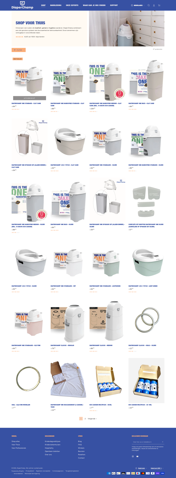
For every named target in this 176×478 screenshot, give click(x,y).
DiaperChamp (21, 468)
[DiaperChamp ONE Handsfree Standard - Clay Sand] (69, 79)
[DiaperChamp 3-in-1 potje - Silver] (30, 261)
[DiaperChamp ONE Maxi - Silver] (69, 200)
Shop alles (16, 441)
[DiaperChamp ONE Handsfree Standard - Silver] (146, 140)
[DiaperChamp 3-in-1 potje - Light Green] (146, 261)
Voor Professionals (19, 448)
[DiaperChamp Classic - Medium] (107, 321)
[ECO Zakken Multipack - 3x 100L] (146, 380)
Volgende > (92, 419)
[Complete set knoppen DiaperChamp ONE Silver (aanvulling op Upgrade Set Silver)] (146, 200)
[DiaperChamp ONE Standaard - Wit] (69, 261)
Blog (80, 441)
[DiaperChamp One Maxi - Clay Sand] (146, 79)
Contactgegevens (57, 471)
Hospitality (49, 448)
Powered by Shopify (18, 471)
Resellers (81, 455)
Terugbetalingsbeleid (72, 471)
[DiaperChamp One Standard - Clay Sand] (30, 79)
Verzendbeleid (18, 473)
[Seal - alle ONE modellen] (30, 380)
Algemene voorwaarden (43, 471)
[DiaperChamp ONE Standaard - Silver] (107, 140)
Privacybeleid (30, 471)
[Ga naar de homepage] (22, 5)
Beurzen (81, 451)
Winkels (81, 448)
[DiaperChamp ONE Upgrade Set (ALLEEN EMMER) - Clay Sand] (30, 140)
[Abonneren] (163, 442)
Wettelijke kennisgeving (32, 473)
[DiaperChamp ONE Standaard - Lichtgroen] (107, 261)
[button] (148, 5)
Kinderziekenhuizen (52, 445)
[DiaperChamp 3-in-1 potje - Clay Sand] (69, 140)
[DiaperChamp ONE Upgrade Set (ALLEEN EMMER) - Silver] (107, 200)
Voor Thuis (16, 445)
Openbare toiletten (52, 451)
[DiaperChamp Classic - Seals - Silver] (146, 321)
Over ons (48, 455)
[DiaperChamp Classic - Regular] (69, 321)
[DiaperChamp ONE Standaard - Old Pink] (30, 321)
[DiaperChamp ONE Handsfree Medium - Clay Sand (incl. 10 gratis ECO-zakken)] (107, 79)
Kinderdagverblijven (52, 441)
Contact (81, 458)
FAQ (80, 445)
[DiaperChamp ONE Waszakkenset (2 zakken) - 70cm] (69, 380)
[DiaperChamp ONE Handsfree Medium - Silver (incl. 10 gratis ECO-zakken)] (30, 200)
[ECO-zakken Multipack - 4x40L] (107, 380)
